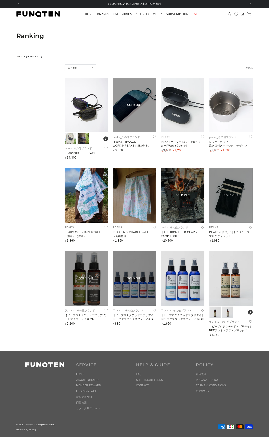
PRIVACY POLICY (207, 379)
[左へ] (19, 3)
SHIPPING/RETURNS (149, 379)
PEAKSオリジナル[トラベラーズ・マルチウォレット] (230, 234)
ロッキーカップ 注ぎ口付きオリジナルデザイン (228, 143)
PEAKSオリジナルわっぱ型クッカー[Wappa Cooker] (180, 143)
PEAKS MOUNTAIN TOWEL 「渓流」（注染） (83, 234)
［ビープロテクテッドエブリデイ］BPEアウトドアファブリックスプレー (230, 328)
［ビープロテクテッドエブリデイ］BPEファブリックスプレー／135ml (182, 317)
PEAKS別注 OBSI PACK (80, 153)
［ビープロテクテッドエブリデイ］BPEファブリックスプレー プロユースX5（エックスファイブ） (86, 317)
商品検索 (81, 402)
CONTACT (142, 385)
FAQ (138, 374)
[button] (229, 14)
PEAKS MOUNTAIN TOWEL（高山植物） (131, 234)
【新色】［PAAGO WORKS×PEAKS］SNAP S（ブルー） (130, 144)
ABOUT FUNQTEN (87, 379)
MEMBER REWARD (88, 385)
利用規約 (201, 374)
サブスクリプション (88, 408)
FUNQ (80, 374)
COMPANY (202, 391)
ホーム (19, 56)
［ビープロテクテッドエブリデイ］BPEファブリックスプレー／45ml (134, 317)
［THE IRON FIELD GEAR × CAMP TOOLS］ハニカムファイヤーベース (179, 234)
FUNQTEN (30, 425)
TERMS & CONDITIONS (211, 385)
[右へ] (250, 3)
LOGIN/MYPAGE (86, 391)
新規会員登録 (84, 396)
